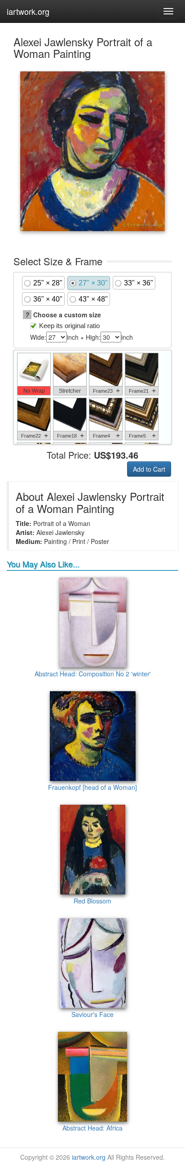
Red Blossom (92, 900)
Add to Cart (149, 469)
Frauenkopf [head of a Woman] (92, 787)
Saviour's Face (92, 1014)
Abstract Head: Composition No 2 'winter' (93, 673)
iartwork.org (28, 11)
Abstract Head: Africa (92, 1127)
